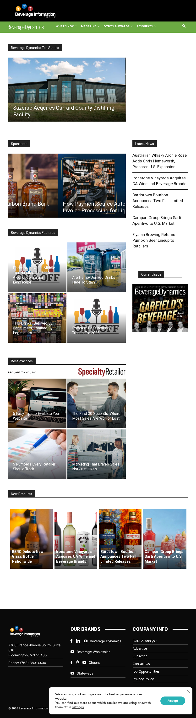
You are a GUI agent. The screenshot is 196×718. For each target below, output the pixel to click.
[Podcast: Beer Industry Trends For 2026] (96, 318)
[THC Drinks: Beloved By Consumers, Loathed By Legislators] (37, 318)
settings (78, 707)
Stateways (85, 673)
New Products (21, 494)
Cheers (94, 662)
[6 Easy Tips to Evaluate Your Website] (37, 403)
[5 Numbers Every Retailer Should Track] (37, 454)
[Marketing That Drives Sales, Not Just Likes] (96, 454)
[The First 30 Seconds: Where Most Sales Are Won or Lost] (96, 403)
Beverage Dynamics (105, 641)
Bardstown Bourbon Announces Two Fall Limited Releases (157, 201)
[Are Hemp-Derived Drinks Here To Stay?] (96, 267)
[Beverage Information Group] (32, 10)
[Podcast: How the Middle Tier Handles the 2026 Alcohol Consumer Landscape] (37, 267)
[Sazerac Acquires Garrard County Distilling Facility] (66, 90)
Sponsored (19, 144)
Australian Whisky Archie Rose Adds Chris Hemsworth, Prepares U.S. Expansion (159, 161)
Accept (173, 700)
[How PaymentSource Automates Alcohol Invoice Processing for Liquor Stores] (66, 186)
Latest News (144, 144)
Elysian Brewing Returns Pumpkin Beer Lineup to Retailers (153, 240)
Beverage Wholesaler (93, 652)
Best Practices (22, 361)
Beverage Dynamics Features (33, 233)
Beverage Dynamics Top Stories (35, 48)
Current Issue (151, 274)
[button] (184, 26)
